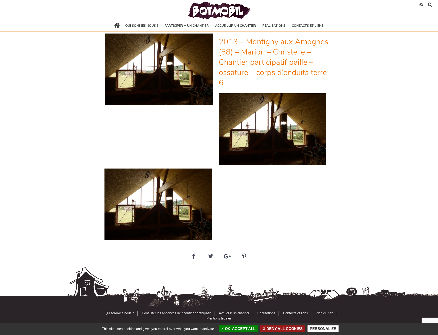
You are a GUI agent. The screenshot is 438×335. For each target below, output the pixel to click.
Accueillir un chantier (235, 25)
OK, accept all (240, 329)
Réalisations (273, 25)
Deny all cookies (284, 329)
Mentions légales (219, 318)
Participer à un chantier (186, 25)
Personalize (323, 329)
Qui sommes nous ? (141, 25)
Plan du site (324, 313)
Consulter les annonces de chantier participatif (176, 313)
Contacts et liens (307, 25)
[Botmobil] (219, 10)
